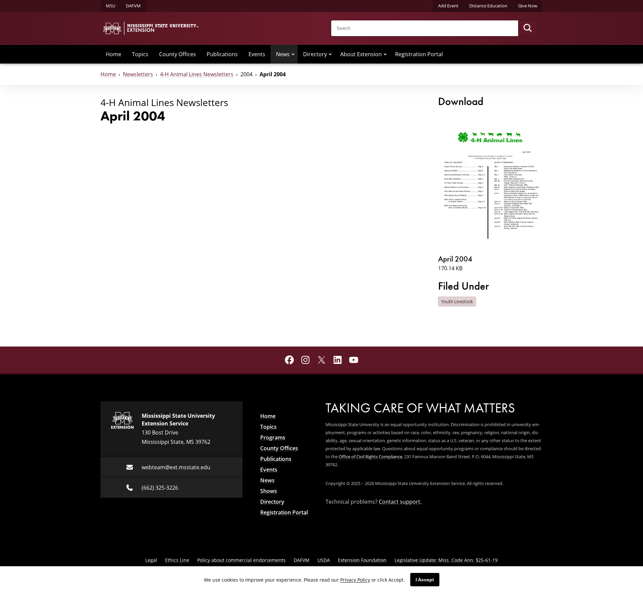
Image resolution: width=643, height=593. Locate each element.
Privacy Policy (355, 580)
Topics (140, 54)
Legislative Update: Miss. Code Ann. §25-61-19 (446, 560)
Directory (315, 54)
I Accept (425, 579)
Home (113, 54)
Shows (268, 491)
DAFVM (133, 6)
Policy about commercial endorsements (241, 560)
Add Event (448, 6)
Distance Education (488, 6)
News (283, 54)
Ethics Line (177, 560)
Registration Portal (419, 54)
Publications (222, 54)
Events (256, 54)
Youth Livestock (457, 301)
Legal (151, 560)
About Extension (361, 54)
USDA (323, 560)
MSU (110, 6)
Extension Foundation (362, 560)
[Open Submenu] (293, 54)
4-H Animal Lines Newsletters (196, 74)
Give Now (527, 6)
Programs (272, 437)
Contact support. (400, 501)
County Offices (177, 54)
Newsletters (138, 74)
